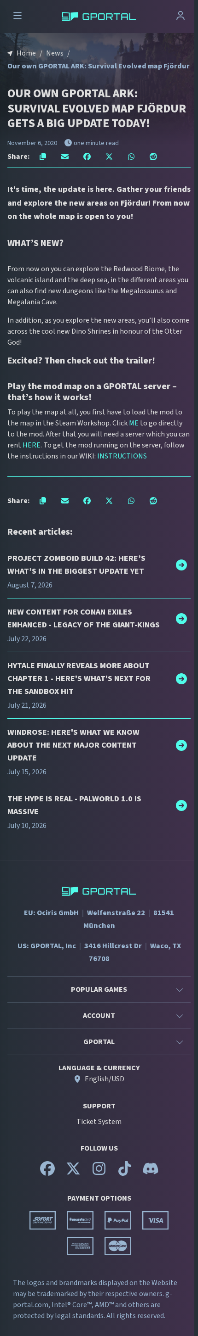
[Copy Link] (43, 156)
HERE (32, 445)
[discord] (150, 1173)
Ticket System (99, 1122)
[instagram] (99, 1173)
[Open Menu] (17, 16)
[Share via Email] (65, 156)
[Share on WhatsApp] (131, 156)
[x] (73, 1173)
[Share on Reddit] (153, 156)
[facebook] (47, 1173)
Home (26, 53)
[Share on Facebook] (87, 156)
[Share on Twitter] (109, 156)
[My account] (180, 16)
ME (134, 423)
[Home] (99, 16)
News (55, 53)
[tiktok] (124, 1173)
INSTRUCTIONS (122, 456)
